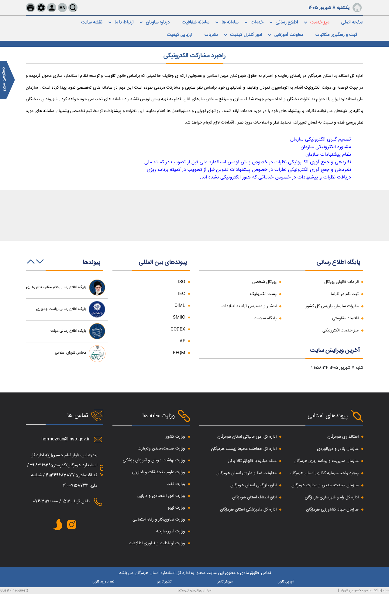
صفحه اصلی (352, 22)
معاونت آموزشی (288, 34)
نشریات (211, 34)
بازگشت (375, 590)
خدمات (257, 22)
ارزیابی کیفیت (179, 34)
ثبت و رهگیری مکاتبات (336, 34)
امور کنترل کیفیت (246, 34)
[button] (40, 265)
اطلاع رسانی (287, 22)
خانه (385, 590)
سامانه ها (230, 22)
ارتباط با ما (124, 22)
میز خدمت (319, 22)
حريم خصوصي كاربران (354, 590)
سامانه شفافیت (195, 22)
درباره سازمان (158, 22)
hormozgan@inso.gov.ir (65, 439)
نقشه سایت (91, 22)
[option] (67, 287)
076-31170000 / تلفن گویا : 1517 (61, 501)
